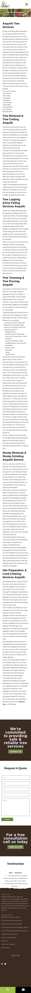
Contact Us (15, 751)
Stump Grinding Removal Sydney (11, 924)
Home (6, 15)
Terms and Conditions (8, 944)
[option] (15, 879)
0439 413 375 (15, 847)
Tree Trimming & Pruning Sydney (11, 920)
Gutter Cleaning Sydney (8, 937)
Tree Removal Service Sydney (10, 917)
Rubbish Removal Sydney (9, 934)
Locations (4, 941)
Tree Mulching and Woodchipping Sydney (14, 931)
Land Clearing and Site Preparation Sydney (14, 927)
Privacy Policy (5, 948)
